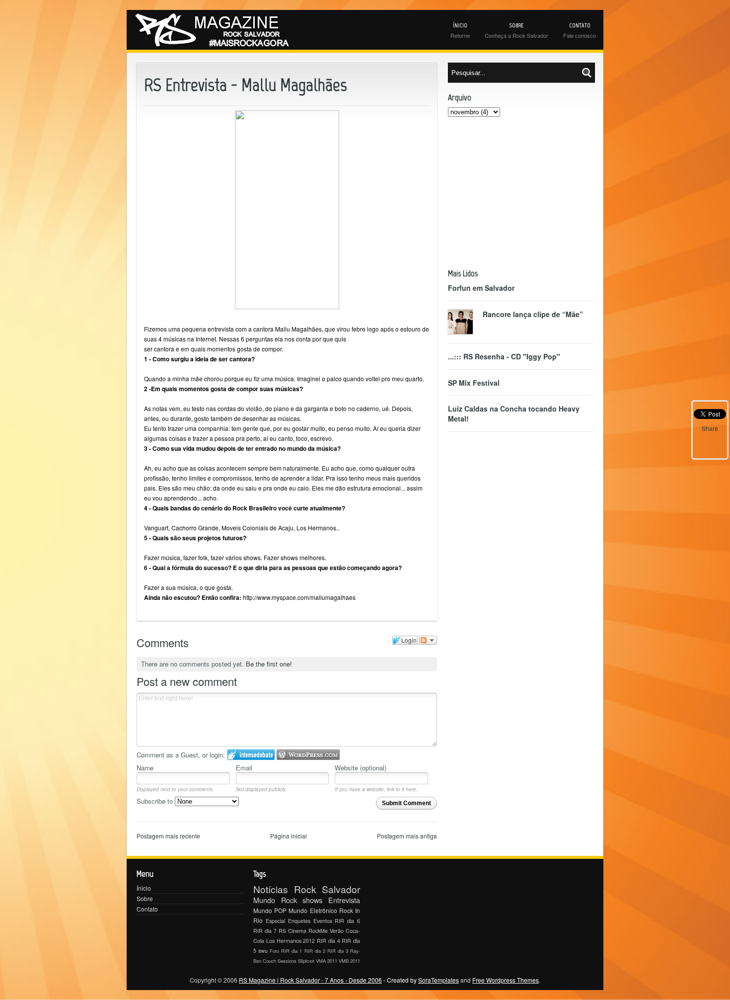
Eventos (322, 920)
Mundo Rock (275, 900)
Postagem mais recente (168, 836)
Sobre (145, 898)
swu (263, 950)
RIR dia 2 (314, 950)
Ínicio (144, 888)
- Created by (420, 980)
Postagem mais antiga (407, 836)
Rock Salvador (327, 889)
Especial (275, 920)
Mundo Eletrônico (313, 910)
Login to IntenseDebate (251, 755)
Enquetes (299, 920)
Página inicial (288, 836)
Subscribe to (156, 801)
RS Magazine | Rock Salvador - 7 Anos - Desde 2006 (310, 980)
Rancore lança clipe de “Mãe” (533, 314)
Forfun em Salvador (481, 288)
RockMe (318, 930)
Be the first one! (269, 663)
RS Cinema (292, 930)
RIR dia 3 (337, 950)
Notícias (270, 889)
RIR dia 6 (347, 920)
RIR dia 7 (265, 930)
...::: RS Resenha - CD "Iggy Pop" (504, 356)
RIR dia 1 (291, 950)
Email (244, 767)
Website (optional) (360, 767)
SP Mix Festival (474, 383)
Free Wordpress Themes (505, 980)
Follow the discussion (428, 640)
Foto (274, 950)
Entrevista (344, 900)
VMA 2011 (326, 960)
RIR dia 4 (328, 940)
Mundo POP (270, 910)
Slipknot (306, 960)
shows (312, 900)
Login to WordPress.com (308, 755)
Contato (147, 909)
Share (710, 428)
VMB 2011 (349, 960)
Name (145, 767)
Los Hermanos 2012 (290, 940)
